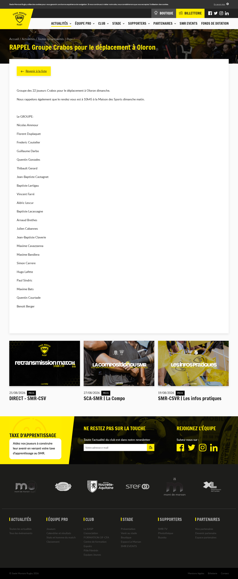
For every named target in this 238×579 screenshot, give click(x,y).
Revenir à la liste (36, 71)
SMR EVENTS (188, 23)
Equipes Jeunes (92, 554)
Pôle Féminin (91, 550)
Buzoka (162, 537)
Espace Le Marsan (131, 541)
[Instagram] (221, 13)
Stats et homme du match (61, 537)
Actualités (28, 39)
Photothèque (165, 533)
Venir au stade (129, 533)
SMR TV (163, 529)
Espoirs (88, 546)
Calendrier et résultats (58, 533)
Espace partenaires (205, 537)
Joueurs (50, 529)
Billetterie (212, 573)
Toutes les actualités (51, 39)
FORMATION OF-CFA (96, 537)
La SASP (88, 529)
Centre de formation (95, 541)
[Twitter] (216, 13)
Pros (70, 39)
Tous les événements (20, 533)
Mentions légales (196, 573)
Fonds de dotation (215, 23)
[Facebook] (210, 13)
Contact (225, 573)
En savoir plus (219, 4)
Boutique (126, 537)
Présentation (128, 529)
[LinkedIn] (227, 13)
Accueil (14, 39)
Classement (53, 541)
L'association (91, 533)
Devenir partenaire (205, 533)
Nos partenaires (204, 529)
